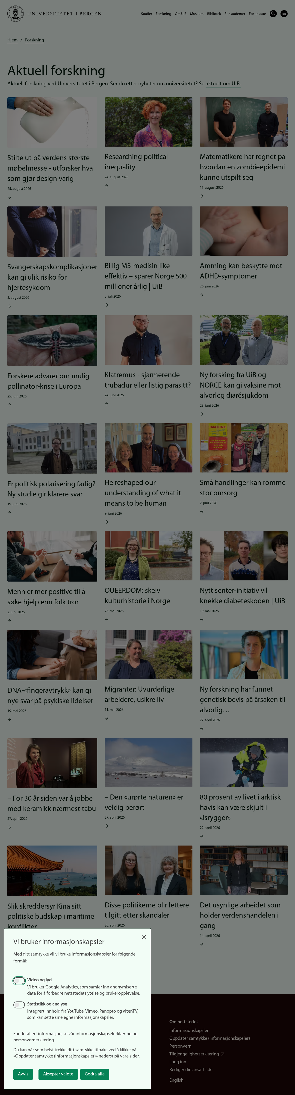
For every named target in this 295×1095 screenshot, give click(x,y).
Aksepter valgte (58, 1074)
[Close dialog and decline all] (143, 935)
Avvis (23, 1074)
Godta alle (95, 1074)
